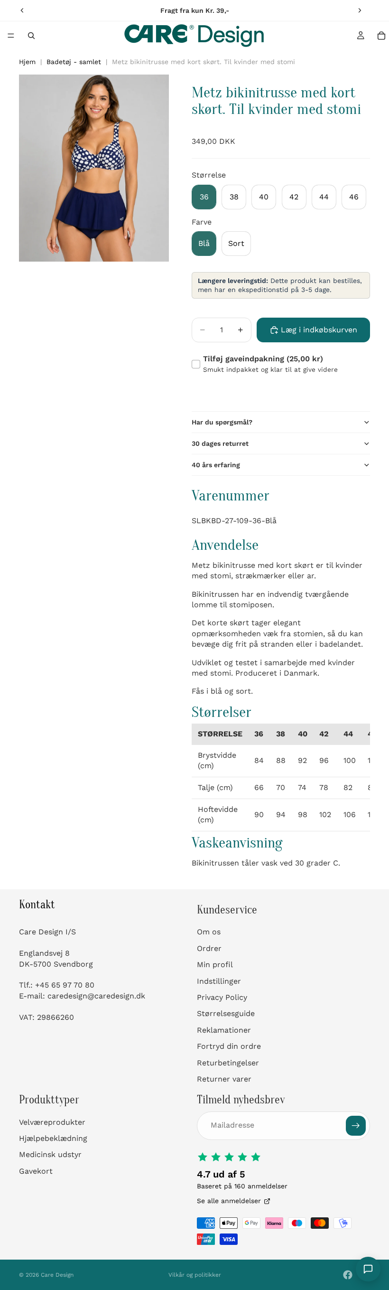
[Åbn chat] (368, 1269)
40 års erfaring (216, 465)
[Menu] (11, 36)
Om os (209, 932)
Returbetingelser (228, 1062)
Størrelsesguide (226, 1013)
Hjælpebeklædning (53, 1138)
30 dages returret (220, 443)
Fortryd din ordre (229, 1046)
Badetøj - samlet (73, 62)
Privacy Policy (222, 997)
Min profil (215, 964)
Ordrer (209, 948)
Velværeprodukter (52, 1122)
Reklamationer (224, 1030)
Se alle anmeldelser (229, 1201)
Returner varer (224, 1078)
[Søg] (31, 35)
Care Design (57, 1274)
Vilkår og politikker (194, 1274)
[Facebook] (347, 1275)
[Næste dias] (359, 10)
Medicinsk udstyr (50, 1154)
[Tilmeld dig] (356, 1126)
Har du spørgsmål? (222, 422)
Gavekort (36, 1171)
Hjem (27, 62)
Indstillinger (219, 981)
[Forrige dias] (22, 10)
